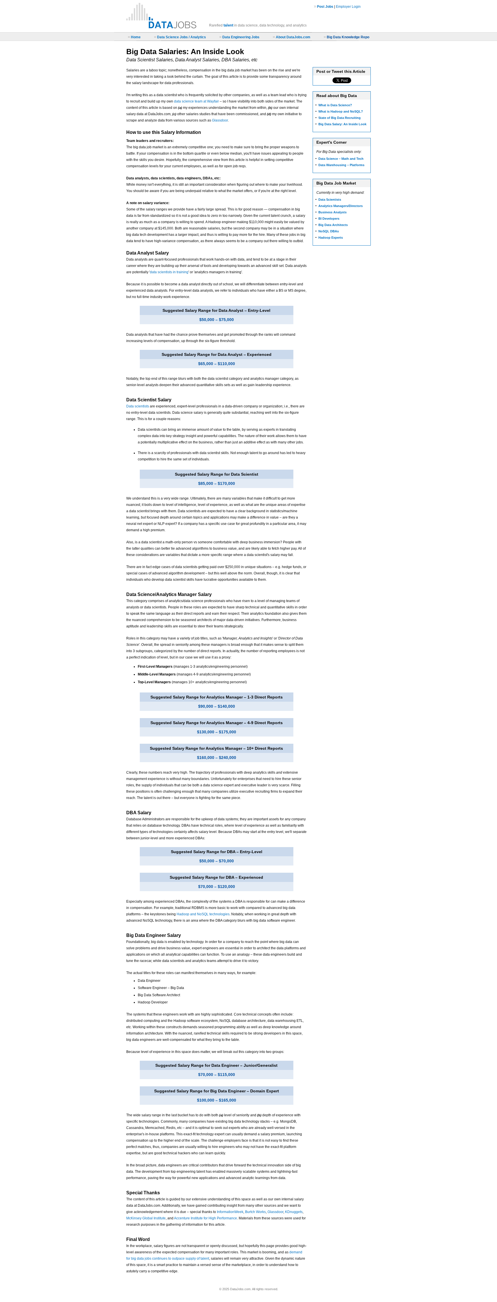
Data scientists (137, 406)
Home (136, 37)
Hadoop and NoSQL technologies (203, 914)
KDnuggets (294, 1212)
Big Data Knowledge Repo (348, 37)
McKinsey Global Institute (146, 1218)
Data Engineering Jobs (240, 37)
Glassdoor (220, 120)
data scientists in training (169, 272)
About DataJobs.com (293, 37)
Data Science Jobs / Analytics (181, 37)
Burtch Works (255, 1212)
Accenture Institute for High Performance (205, 1218)
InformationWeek (230, 1212)
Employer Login (348, 7)
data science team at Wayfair (196, 101)
